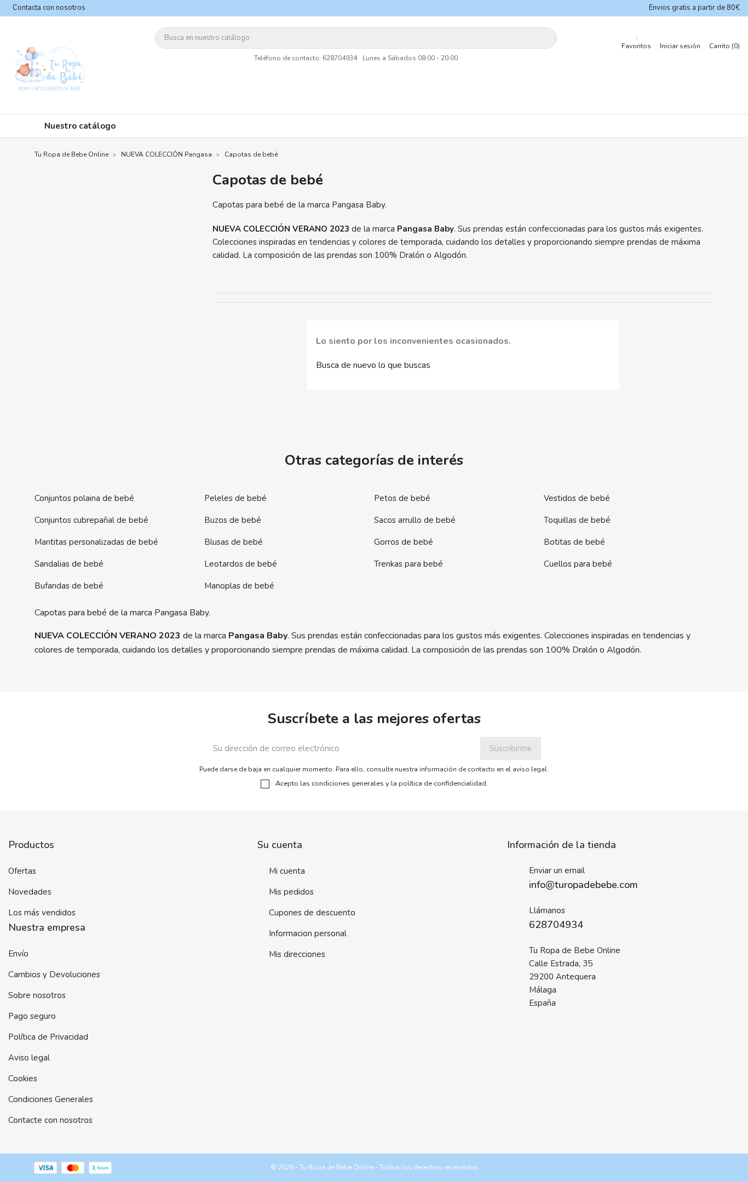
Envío (18, 953)
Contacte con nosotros (50, 1120)
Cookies (22, 1078)
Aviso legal (29, 1057)
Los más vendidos (42, 912)
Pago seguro (32, 1016)
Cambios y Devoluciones (54, 974)
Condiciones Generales (50, 1099)
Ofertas (22, 871)
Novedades (29, 891)
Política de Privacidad (48, 1036)
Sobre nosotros (37, 995)
